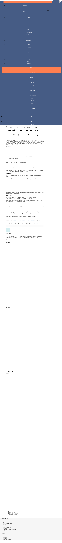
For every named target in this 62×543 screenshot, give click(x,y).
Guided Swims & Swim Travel (32, 111)
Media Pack (48, 6)
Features (31, 77)
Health (29, 22)
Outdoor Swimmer (8, 233)
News (24, 11)
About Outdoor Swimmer (7, 520)
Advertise (48, 4)
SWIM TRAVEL (32, 82)
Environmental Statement (7, 523)
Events (29, 44)
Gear (32, 98)
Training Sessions (32, 90)
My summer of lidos (11, 511)
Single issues (25, 5)
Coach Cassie (28, 29)
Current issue (29, 63)
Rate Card (48, 8)
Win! (31, 116)
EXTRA (15, 127)
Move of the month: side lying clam (11, 371)
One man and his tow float (12, 509)
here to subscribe (31, 220)
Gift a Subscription (32, 72)
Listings (28, 42)
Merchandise (32, 124)
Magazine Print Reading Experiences (9, 529)
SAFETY (29, 17)
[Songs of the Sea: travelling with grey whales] (7, 241)
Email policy (5, 528)
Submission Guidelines (7, 522)
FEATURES (18, 127)
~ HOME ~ (40, 541)
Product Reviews (28, 40)
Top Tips (27, 127)
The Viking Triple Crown (12, 512)
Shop (28, 61)
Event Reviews (29, 47)
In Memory (5, 524)
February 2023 (23, 127)
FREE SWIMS (28, 59)
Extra (24, 9)
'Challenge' (37, 223)
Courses (27, 34)
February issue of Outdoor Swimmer (19, 220)
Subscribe (31, 67)
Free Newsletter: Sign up (7, 527)
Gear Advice (32, 100)
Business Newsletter (6, 535)
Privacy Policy (5, 538)
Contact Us (5, 521)
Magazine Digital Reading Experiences (9, 530)
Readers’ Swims (29, 20)
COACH (7, 127)
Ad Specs (48, 10)
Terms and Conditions (7, 539)
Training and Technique (29, 32)
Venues (29, 52)
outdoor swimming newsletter (32, 225)
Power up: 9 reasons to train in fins (11, 438)
